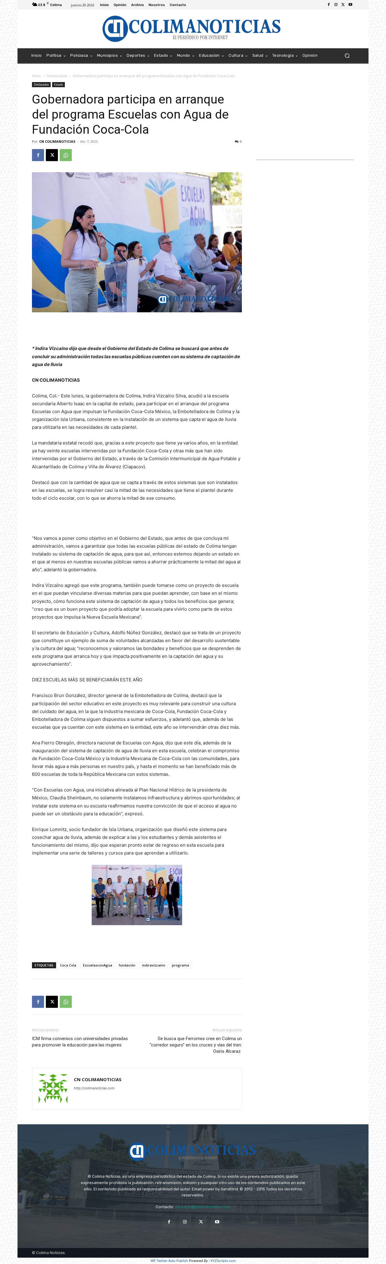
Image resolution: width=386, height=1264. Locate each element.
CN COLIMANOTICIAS (57, 141)
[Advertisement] (136, 329)
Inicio (36, 75)
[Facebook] (328, 4)
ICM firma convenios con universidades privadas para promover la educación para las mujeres (80, 1042)
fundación (127, 965)
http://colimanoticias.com (94, 1088)
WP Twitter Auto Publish (169, 1261)
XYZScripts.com (223, 1261)
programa (180, 965)
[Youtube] (350, 4)
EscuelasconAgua (97, 965)
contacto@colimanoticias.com (203, 1207)
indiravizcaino (153, 965)
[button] (347, 56)
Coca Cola (68, 965)
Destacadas (57, 75)
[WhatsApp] (66, 155)
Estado (58, 84)
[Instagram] (336, 4)
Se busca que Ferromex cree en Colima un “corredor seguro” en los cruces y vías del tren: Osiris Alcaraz (196, 1045)
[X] (343, 4)
